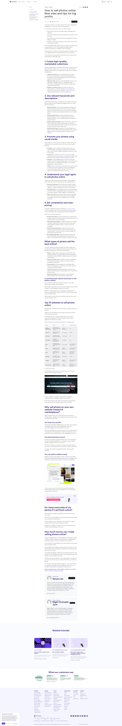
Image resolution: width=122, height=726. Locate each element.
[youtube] (80, 716)
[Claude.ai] (52, 21)
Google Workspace (37, 710)
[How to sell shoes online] (61, 643)
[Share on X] (83, 7)
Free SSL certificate (48, 698)
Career (74, 695)
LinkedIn (67, 590)
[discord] (87, 716)
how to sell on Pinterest (63, 154)
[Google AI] (54, 21)
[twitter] (78, 716)
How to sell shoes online (58, 652)
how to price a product (70, 208)
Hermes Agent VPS (37, 706)
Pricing (19, 1)
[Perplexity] (57, 21)
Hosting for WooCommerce (38, 701)
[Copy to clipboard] (82, 7)
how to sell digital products (71, 563)
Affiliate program (66, 695)
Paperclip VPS (36, 709)
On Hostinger (75, 692)
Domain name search (48, 692)
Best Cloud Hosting (37, 700)
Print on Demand (56, 701)
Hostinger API (56, 710)
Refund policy (52, 720)
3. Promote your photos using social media (33, 17)
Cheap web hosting (37, 692)
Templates (55, 698)
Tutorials (46, 7)
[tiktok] (85, 716)
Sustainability (75, 698)
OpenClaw (35, 707)
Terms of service (57, 720)
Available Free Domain (48, 695)
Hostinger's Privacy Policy (45, 720)
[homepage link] (13, 1)
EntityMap (65, 709)
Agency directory (67, 700)
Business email (36, 698)
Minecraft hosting (37, 704)
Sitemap (65, 707)
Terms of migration (67, 703)
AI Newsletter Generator (57, 706)
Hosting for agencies (37, 703)
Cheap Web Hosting (37, 712)
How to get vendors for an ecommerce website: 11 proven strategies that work (78, 653)
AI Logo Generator (56, 707)
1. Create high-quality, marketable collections (33, 12)
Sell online (50, 7)
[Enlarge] (76, 377)
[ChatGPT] (50, 21)
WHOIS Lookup (47, 697)
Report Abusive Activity (83, 698)
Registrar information (64, 720)
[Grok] (55, 21)
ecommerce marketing (69, 90)
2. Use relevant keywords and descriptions (33, 15)
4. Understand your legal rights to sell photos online (34, 20)
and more (58, 718)
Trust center (66, 706)
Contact (81, 697)
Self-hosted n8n (36, 697)
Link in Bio (55, 703)
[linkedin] (71, 716)
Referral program (66, 698)
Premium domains (47, 706)
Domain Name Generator (57, 700)
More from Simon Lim (51, 593)
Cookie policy (14, 720)
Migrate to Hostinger (57, 709)
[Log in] (111, 1)
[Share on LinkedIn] (87, 7)
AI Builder (55, 692)
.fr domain (46, 703)
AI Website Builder (56, 695)
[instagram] (75, 716)
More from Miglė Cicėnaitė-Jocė (53, 617)
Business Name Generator (58, 704)
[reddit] (82, 716)
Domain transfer (47, 700)
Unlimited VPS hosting (37, 695)
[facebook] (73, 716)
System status (66, 704)
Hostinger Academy (83, 695)
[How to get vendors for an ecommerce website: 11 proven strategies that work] (79, 643)
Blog (74, 697)
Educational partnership (68, 697)
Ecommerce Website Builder (58, 697)
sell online (69, 489)
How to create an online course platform (41, 652)
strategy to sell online (63, 69)
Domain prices (47, 701)
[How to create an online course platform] (42, 643)
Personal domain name (48, 704)
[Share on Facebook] (85, 7)
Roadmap (65, 701)
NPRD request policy (37, 720)
